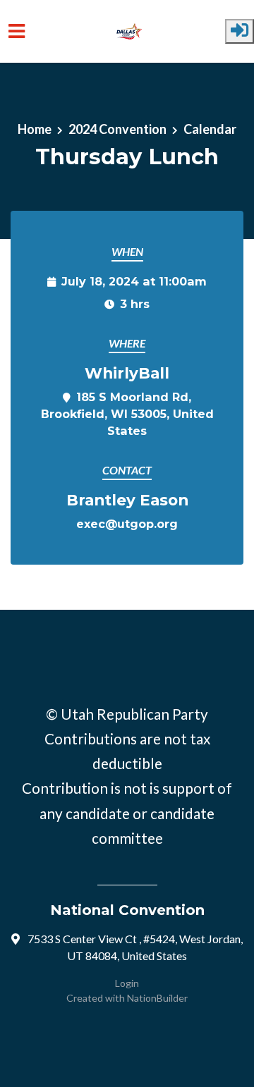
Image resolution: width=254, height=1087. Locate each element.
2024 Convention (117, 129)
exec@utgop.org (127, 524)
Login (127, 983)
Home (35, 129)
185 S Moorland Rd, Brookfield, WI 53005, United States (127, 414)
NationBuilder (157, 998)
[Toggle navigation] (16, 31)
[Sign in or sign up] (239, 31)
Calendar (209, 129)
